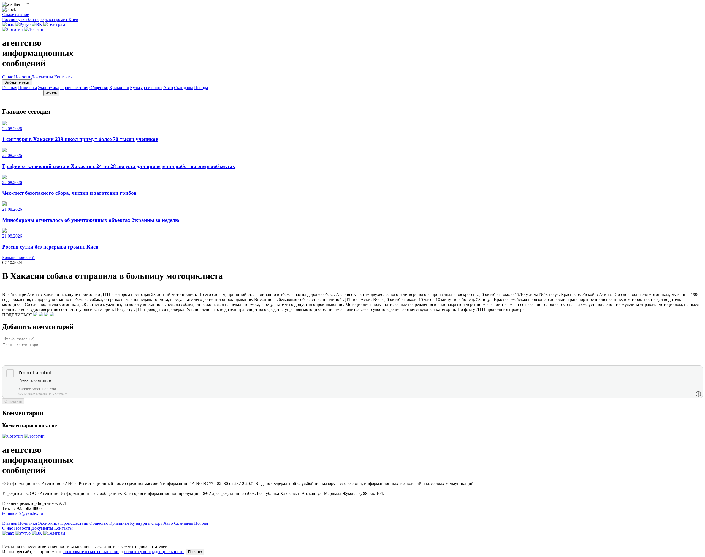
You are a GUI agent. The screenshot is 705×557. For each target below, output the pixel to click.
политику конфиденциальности (154, 551)
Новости (22, 76)
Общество (98, 87)
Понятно (195, 552)
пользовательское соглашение (91, 551)
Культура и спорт (146, 87)
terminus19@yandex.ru (22, 513)
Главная (9, 87)
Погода (201, 87)
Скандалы (183, 87)
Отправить (13, 401)
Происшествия (74, 87)
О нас (7, 76)
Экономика (48, 87)
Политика (27, 87)
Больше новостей (18, 257)
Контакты (63, 76)
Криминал (119, 87)
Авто (168, 87)
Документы (42, 76)
